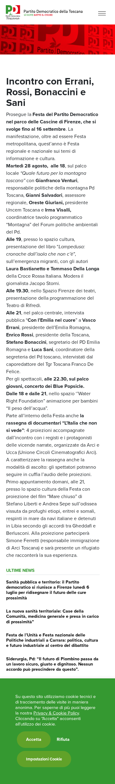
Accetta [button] (33, 739)
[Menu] (102, 13)
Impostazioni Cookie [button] (44, 759)
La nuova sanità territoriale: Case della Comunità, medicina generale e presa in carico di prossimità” (52, 616)
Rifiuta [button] (63, 739)
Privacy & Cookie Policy (56, 713)
